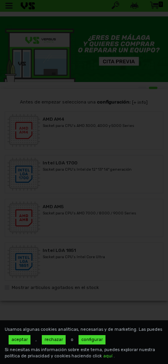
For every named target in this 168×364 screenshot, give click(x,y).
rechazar (54, 339)
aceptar (19, 339)
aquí (108, 356)
